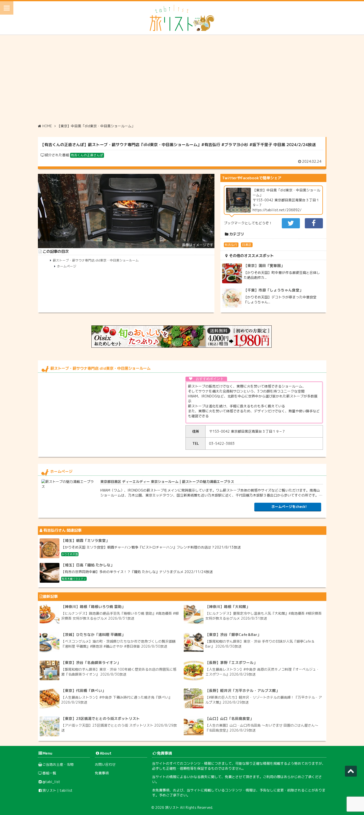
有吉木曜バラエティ (74, 578)
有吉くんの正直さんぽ (87, 155)
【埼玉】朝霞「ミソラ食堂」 (85, 540)
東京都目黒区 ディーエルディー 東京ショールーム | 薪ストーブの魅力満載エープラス (167, 481)
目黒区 (247, 244)
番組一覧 (49, 773)
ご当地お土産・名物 (58, 764)
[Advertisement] (182, 79)
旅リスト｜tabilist (57, 790)
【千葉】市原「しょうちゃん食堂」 (273, 290)
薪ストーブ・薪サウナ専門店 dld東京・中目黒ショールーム (96, 260)
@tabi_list (51, 781)
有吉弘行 (231, 244)
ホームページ (66, 266)
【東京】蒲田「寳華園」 (264, 265)
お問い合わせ (105, 764)
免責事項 (102, 773)
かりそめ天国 (70, 554)
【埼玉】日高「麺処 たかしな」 (87, 565)
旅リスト (172, 807)
